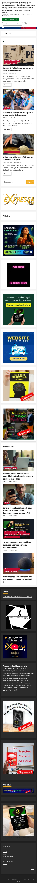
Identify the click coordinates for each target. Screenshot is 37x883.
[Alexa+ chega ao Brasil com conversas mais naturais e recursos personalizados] (18, 563)
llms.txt (32, 868)
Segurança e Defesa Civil (12, 60)
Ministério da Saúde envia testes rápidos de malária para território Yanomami (18, 99)
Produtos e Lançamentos (12, 537)
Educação (8, 468)
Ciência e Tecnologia (11, 571)
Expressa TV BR (8, 162)
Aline (5, 117)
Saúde (7, 107)
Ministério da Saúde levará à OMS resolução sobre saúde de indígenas (18, 144)
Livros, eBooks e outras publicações (15, 532)
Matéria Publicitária (11, 534)
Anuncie (4, 854)
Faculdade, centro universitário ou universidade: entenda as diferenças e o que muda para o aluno (18, 476)
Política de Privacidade (8, 856)
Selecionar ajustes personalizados (12, 24)
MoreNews (28, 879)
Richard (6, 73)
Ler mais (7, 85)
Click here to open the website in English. (17, 596)
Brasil (14, 468)
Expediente (5, 859)
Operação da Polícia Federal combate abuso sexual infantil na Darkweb (18, 55)
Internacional (9, 152)
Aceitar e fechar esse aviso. (11, 19)
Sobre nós (5, 851)
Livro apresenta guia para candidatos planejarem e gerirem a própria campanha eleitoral (17, 545)
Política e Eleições (24, 534)
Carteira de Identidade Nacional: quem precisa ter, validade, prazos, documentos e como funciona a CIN (17, 510)
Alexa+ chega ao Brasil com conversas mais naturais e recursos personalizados (18, 578)
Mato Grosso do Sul (10, 63)
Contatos (5, 863)
